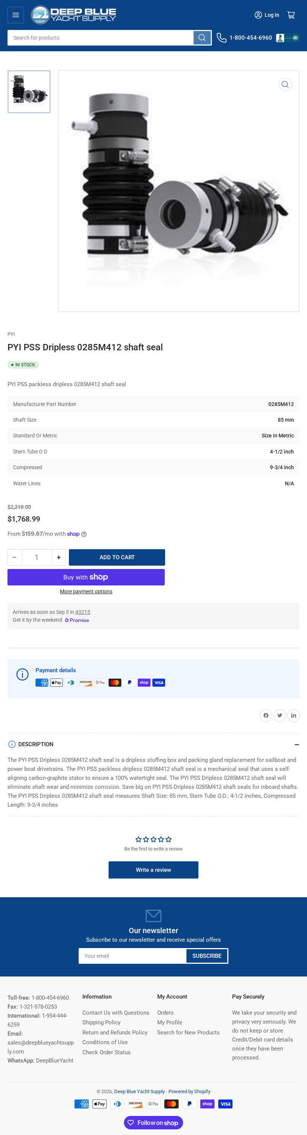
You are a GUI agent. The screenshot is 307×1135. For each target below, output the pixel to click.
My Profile (169, 1022)
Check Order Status (106, 1052)
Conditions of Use (105, 1042)
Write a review (153, 870)
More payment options (86, 591)
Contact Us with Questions (115, 1012)
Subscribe (206, 956)
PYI (11, 334)
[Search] (202, 37)
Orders (165, 1012)
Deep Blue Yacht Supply (139, 1091)
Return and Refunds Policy (115, 1032)
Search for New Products (188, 1032)
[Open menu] (15, 15)
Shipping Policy (101, 1022)
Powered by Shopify (189, 1091)
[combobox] (109, 38)
